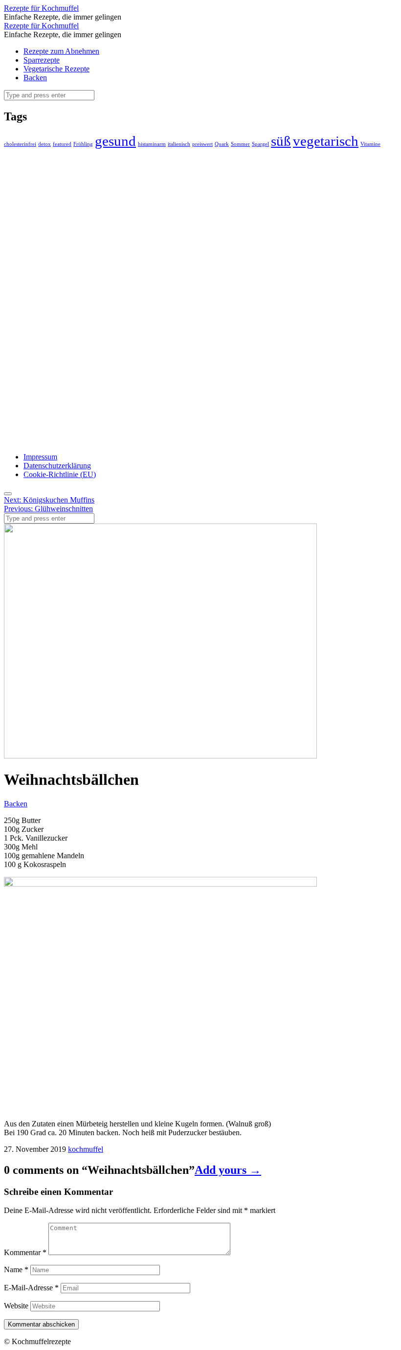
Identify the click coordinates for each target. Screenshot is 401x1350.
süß (281, 141)
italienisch (179, 144)
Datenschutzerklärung (57, 465)
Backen (35, 77)
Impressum (40, 457)
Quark (222, 144)
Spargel (260, 144)
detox (44, 144)
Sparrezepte (41, 60)
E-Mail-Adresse (31, 1287)
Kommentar (25, 1252)
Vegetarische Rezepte (56, 69)
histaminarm (152, 144)
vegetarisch (325, 141)
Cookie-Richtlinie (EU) (59, 474)
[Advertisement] (77, 296)
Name (16, 1269)
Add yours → (228, 1170)
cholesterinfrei (20, 144)
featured (62, 144)
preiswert (202, 144)
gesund (115, 141)
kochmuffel (85, 1149)
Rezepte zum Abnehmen (61, 51)
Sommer (240, 144)
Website (16, 1306)
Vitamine (370, 144)
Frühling (83, 144)
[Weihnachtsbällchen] (160, 756)
